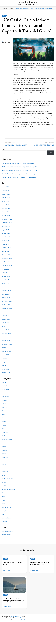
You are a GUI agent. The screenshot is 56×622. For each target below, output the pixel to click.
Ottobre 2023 (6, 305)
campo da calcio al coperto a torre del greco (31, 88)
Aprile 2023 (5, 326)
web (3, 514)
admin (3, 39)
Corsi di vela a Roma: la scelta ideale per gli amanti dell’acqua (13, 599)
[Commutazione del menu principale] (2, 3)
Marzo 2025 (5, 244)
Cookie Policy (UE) (7, 531)
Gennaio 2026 (6, 212)
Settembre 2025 (7, 222)
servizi (4, 482)
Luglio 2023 (5, 315)
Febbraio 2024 (6, 290)
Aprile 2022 (5, 369)
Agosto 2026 (6, 187)
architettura (5, 386)
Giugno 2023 (6, 319)
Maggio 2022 (6, 365)
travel (3, 504)
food (3, 429)
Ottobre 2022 (6, 348)
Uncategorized (6, 507)
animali (4, 382)
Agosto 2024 (6, 269)
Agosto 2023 (6, 312)
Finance (4, 425)
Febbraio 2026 (6, 208)
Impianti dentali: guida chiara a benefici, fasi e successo (19, 177)
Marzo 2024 (5, 287)
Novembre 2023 (7, 301)
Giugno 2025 (6, 233)
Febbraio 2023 (6, 333)
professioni (5, 471)
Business (4, 411)
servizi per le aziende (8, 489)
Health (4, 436)
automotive (5, 396)
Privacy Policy (6, 534)
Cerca (3, 149)
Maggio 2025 (6, 237)
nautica (4, 468)
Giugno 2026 (6, 194)
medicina (4, 461)
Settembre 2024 (7, 265)
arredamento (6, 389)
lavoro (4, 446)
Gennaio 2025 (6, 251)
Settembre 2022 (7, 351)
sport (4, 15)
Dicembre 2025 (6, 215)
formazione (5, 432)
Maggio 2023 (6, 323)
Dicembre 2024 (6, 255)
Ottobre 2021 (6, 373)
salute (3, 475)
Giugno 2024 (6, 276)
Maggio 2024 (6, 280)
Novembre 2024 (7, 258)
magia (4, 454)
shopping (4, 493)
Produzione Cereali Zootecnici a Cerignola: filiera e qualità (19, 167)
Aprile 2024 (5, 283)
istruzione (5, 443)
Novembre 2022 (7, 344)
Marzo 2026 (5, 205)
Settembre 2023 (7, 308)
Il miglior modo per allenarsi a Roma (13, 563)
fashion (4, 421)
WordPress (15, 619)
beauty (4, 404)
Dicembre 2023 (6, 297)
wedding (4, 521)
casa (3, 414)
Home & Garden (7, 439)
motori (4, 464)
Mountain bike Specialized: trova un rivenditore (39, 563)
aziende (4, 400)
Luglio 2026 (5, 190)
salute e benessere (7, 479)
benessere (5, 407)
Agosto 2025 (6, 226)
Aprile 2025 (5, 240)
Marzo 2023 (5, 330)
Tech (3, 500)
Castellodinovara (28, 2)
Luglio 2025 (5, 230)
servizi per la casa (7, 486)
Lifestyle (4, 450)
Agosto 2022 (6, 355)
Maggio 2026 (6, 197)
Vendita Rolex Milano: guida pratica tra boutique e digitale (20, 174)
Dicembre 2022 (6, 340)
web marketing (6, 518)
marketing (5, 457)
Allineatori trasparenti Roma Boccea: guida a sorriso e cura (20, 170)
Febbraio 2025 (6, 247)
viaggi (4, 511)
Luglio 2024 (5, 272)
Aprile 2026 (5, 201)
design (4, 418)
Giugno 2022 (6, 362)
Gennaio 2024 (6, 294)
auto (3, 393)
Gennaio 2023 (6, 337)
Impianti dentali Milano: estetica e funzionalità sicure (18, 163)
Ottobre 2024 (6, 262)
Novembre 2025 (7, 219)
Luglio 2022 (5, 358)
